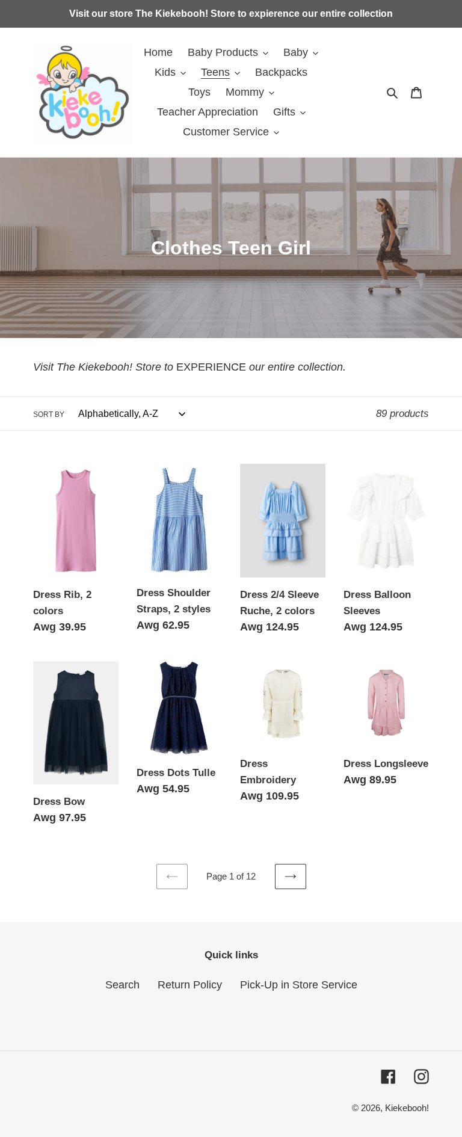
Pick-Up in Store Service (298, 985)
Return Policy (190, 985)
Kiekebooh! (407, 1108)
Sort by (48, 414)
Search (122, 985)
